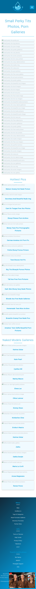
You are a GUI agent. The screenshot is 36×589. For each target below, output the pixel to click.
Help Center (18, 537)
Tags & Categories (18, 514)
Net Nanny (18, 557)
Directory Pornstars (18, 521)
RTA (18, 567)
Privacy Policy (18, 540)
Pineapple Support (18, 564)
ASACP (18, 560)
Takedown (18, 544)
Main (18, 508)
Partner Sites (18, 524)
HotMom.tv (18, 511)
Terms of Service (18, 534)
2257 (18, 547)
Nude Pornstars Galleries (18, 517)
